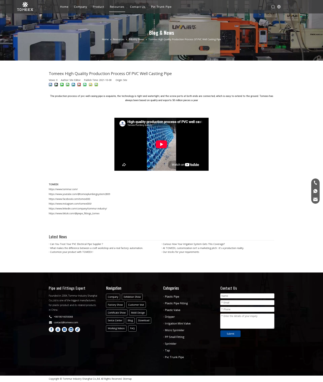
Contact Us (137, 7)
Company (80, 7)
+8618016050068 (63, 316)
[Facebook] (51, 329)
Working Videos (116, 328)
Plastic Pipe (172, 296)
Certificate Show (117, 312)
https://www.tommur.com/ (63, 189)
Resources (117, 7)
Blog (130, 320)
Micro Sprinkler (174, 330)
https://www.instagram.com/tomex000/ (70, 203)
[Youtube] (57, 329)
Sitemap (127, 378)
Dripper (170, 317)
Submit (230, 333)
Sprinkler (170, 343)
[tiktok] (77, 329)
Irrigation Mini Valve (178, 323)
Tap (167, 350)
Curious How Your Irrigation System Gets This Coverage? (194, 244)
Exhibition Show (132, 296)
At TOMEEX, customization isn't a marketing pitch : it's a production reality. (203, 248)
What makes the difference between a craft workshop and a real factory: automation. (96, 248)
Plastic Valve (172, 310)
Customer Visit (136, 304)
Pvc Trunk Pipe (161, 7)
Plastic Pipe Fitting (176, 303)
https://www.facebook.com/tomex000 (69, 199)
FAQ (132, 328)
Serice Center (115, 320)
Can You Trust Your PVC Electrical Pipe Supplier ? (76, 244)
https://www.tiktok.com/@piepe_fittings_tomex (74, 213)
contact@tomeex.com (66, 322)
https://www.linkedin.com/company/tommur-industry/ (78, 208)
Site (125, 80)
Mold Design (138, 312)
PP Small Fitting (174, 337)
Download (143, 320)
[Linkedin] (71, 329)
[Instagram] (64, 329)
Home (64, 7)
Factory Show (115, 304)
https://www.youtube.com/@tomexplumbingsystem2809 (79, 194)
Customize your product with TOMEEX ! (71, 251)
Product (98, 7)
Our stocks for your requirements (181, 251)
